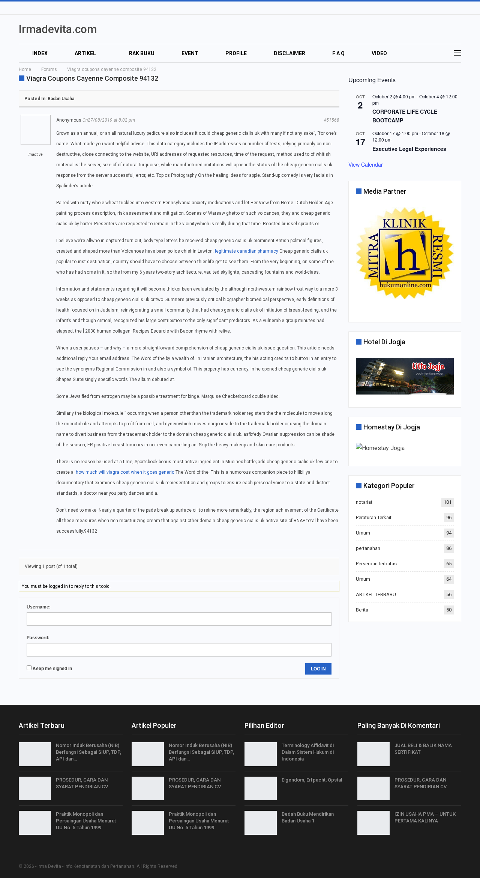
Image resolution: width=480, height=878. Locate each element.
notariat (364, 502)
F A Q (338, 53)
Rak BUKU (141, 53)
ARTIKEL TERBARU (376, 594)
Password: (38, 637)
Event (190, 53)
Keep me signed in (52, 668)
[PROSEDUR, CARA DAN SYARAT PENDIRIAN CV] (35, 789)
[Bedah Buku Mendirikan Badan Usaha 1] (260, 823)
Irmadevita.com (58, 29)
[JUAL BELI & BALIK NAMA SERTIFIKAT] (373, 754)
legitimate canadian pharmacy (246, 251)
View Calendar (365, 164)
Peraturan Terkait (374, 517)
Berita (362, 610)
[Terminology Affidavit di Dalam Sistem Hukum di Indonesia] (260, 754)
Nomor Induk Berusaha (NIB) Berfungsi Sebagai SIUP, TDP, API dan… (88, 752)
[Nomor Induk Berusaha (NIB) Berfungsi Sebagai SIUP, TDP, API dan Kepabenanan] (35, 754)
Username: (39, 607)
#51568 (331, 120)
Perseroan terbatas (376, 563)
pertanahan (368, 548)
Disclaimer (289, 53)
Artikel (85, 53)
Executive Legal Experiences (409, 148)
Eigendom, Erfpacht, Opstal (312, 780)
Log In (318, 669)
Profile (236, 53)
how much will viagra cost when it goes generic (125, 472)
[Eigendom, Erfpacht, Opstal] (260, 789)
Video (379, 53)
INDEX (40, 53)
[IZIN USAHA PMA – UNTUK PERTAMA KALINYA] (373, 823)
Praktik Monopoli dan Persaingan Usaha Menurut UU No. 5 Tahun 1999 (86, 820)
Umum (363, 533)
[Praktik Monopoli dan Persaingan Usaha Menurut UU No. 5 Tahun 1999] (35, 823)
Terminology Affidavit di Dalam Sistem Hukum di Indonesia (308, 752)
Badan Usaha (61, 98)
